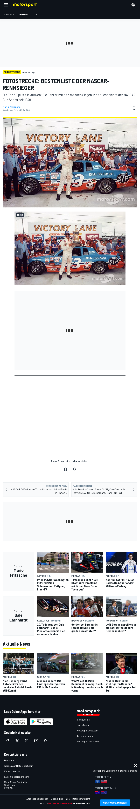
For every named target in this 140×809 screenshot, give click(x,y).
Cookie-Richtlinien (60, 798)
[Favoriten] (133, 108)
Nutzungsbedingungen (36, 798)
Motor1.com (83, 725)
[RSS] (45, 740)
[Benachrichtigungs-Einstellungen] (74, 469)
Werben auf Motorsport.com (18, 765)
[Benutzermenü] (133, 4)
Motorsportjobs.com (87, 730)
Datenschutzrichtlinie (83, 798)
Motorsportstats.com (88, 741)
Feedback (9, 760)
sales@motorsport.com (16, 776)
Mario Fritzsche (11, 107)
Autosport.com (85, 736)
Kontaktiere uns (12, 771)
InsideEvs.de (83, 719)
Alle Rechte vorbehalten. (86, 803)
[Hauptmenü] (6, 5)
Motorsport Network (60, 803)
